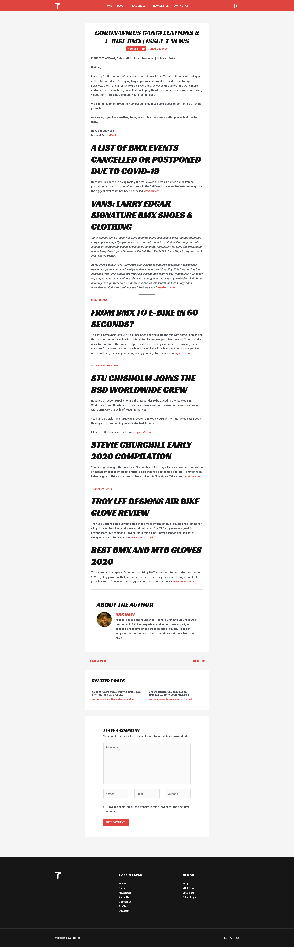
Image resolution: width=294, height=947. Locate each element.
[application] (124, 5)
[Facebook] (225, 938)
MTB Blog (188, 888)
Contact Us (125, 901)
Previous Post (95, 660)
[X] (231, 938)
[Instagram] (237, 938)
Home (122, 883)
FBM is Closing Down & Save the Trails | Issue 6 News (116, 693)
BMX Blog (188, 892)
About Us (124, 897)
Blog (185, 883)
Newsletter (136, 48)
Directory (124, 910)
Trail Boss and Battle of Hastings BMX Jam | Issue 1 (169, 693)
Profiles (123, 906)
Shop (122, 888)
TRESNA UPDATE (101, 488)
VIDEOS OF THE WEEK (104, 365)
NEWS (112, 135)
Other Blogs (189, 897)
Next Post (201, 660)
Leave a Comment (101, 699)
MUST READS (99, 299)
